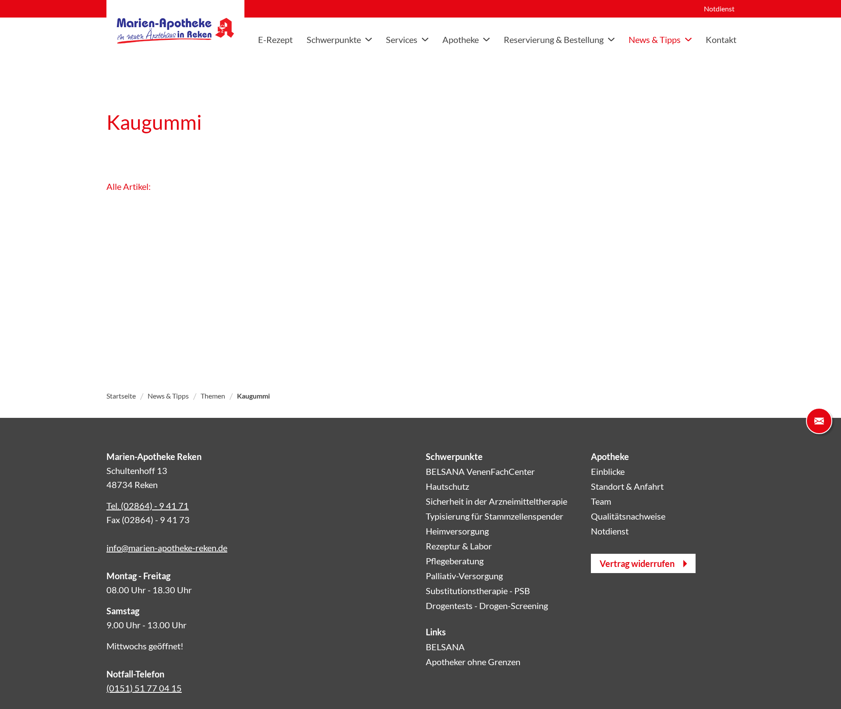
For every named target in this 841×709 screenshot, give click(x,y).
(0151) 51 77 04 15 (144, 688)
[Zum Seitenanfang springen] (819, 687)
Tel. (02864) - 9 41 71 (147, 505)
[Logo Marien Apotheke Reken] (175, 30)
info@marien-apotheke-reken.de (166, 547)
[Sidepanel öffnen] (819, 421)
